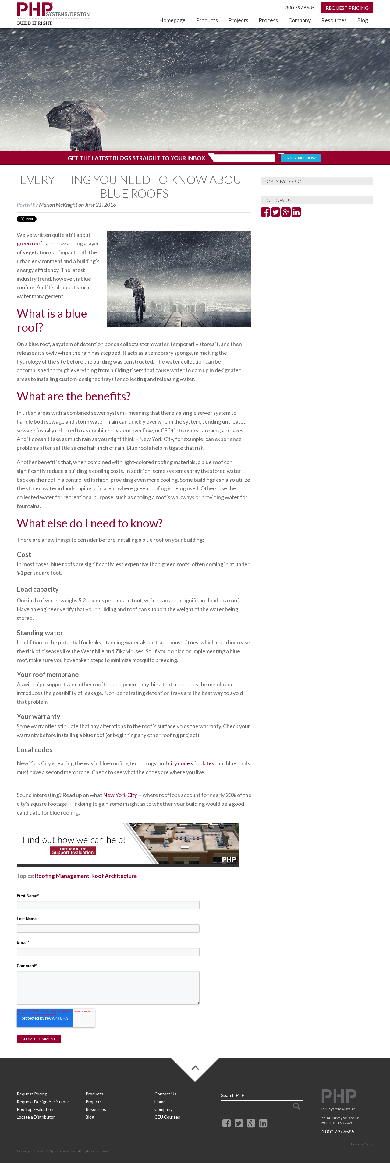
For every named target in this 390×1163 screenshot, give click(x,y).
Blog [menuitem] (362, 20)
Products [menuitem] (207, 20)
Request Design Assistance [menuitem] (43, 1101)
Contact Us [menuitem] (165, 1093)
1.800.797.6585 (337, 1131)
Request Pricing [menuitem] (32, 1093)
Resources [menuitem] (334, 20)
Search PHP (232, 1095)
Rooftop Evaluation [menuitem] (35, 1109)
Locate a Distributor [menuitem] (36, 1116)
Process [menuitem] (268, 20)
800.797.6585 (300, 7)
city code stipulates (191, 763)
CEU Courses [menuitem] (167, 1116)
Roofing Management (62, 875)
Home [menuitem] (160, 1101)
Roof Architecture (114, 875)
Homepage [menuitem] (172, 20)
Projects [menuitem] (238, 20)
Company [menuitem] (299, 20)
